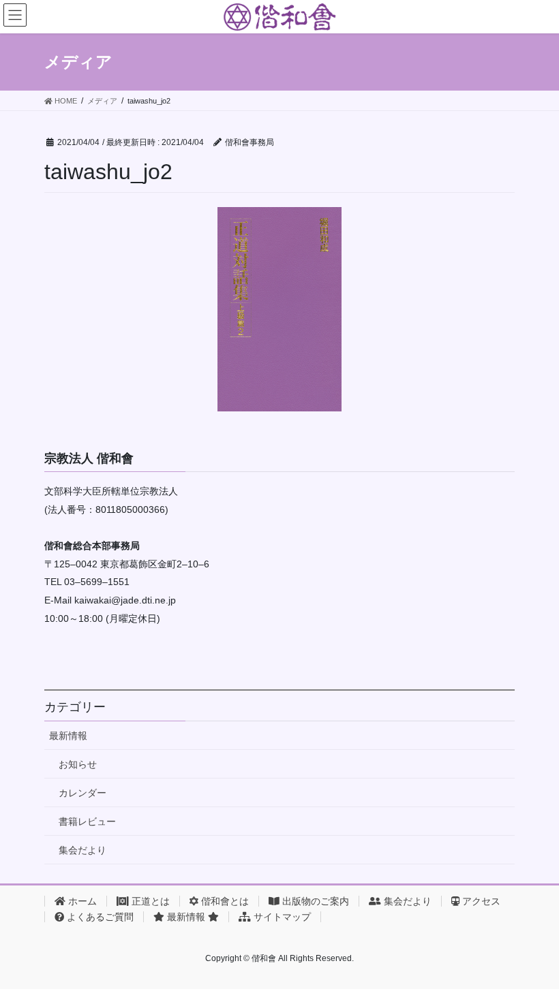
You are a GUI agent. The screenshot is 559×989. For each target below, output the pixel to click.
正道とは (149, 901)
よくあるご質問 (99, 916)
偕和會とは (223, 901)
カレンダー (82, 792)
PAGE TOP (533, 947)
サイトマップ (281, 916)
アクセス (479, 901)
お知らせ (78, 764)
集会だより (82, 850)
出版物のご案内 (314, 901)
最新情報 (68, 735)
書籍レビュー (87, 821)
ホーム (81, 901)
